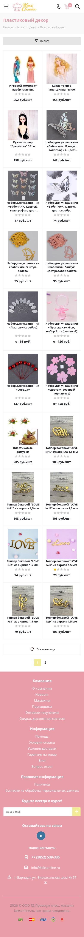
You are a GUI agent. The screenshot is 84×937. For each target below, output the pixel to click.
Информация (42, 728)
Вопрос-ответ (42, 766)
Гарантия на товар (42, 754)
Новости (42, 694)
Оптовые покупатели (42, 712)
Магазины (42, 700)
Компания (42, 680)
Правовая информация (42, 776)
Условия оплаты (42, 742)
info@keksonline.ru (45, 867)
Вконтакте (41, 835)
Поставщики (42, 706)
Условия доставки (42, 748)
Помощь (42, 736)
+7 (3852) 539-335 (45, 857)
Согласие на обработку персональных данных (42, 790)
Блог (42, 760)
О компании (42, 688)
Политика (42, 784)
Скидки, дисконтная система (42, 718)
